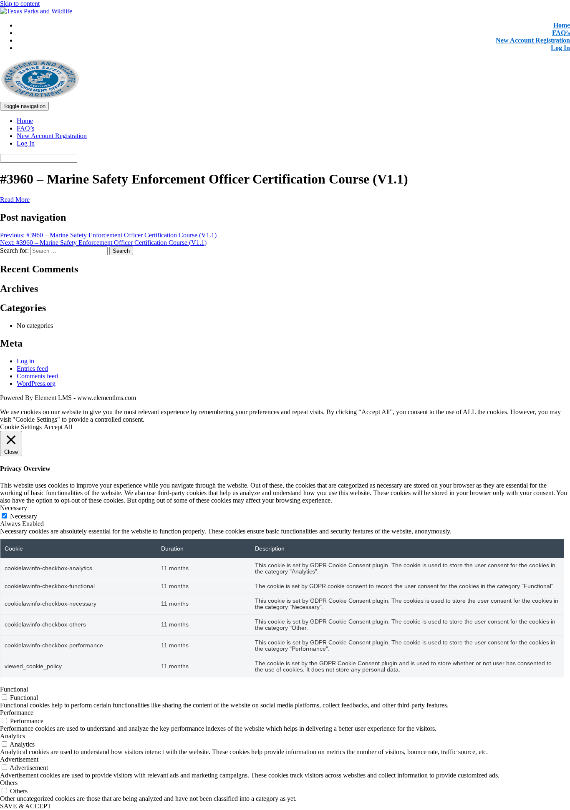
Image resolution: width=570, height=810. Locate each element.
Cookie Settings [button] (21, 426)
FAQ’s (561, 32)
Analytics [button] (12, 736)
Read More (15, 199)
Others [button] (9, 782)
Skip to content (20, 3)
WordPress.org (36, 383)
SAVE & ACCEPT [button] (25, 806)
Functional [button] (14, 689)
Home (561, 25)
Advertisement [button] (19, 759)
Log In (560, 47)
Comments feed (37, 376)
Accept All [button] (58, 426)
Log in (25, 361)
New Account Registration (533, 40)
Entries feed (32, 368)
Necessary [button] (13, 507)
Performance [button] (16, 712)
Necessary (23, 516)
